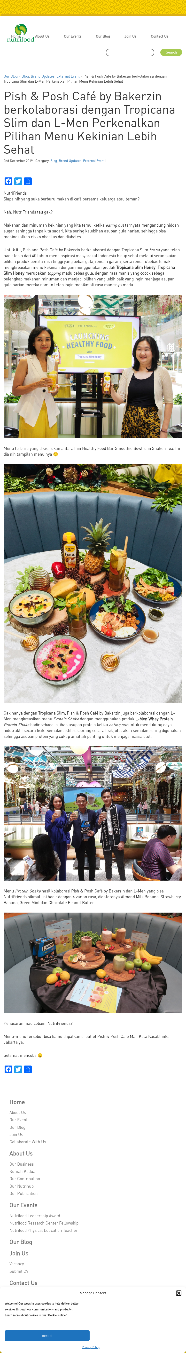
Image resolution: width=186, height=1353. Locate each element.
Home (16, 36)
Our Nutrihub (21, 1186)
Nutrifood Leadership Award (34, 1215)
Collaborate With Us (27, 1141)
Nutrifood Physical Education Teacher (43, 1230)
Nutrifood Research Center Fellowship (43, 1223)
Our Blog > (13, 76)
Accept (47, 1335)
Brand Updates (42, 76)
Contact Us (159, 36)
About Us (42, 36)
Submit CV (18, 1271)
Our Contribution (24, 1178)
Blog (25, 76)
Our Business (21, 1164)
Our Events (72, 36)
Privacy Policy (91, 1347)
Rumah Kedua (22, 1171)
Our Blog (103, 36)
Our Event (18, 1119)
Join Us (130, 36)
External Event (68, 76)
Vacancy (16, 1263)
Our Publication (23, 1193)
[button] (178, 1293)
